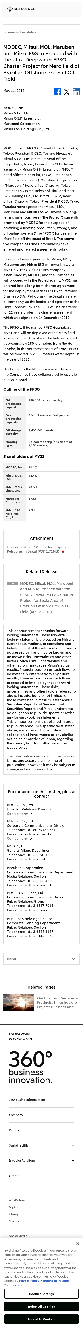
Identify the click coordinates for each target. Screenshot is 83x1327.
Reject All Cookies (41, 1306)
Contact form (17, 813)
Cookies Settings (41, 1294)
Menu (11, 958)
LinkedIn (76, 91)
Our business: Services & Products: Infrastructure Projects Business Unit (57, 1002)
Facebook (57, 91)
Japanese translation (20, 32)
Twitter (66, 91)
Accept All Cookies (41, 1319)
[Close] (78, 1244)
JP (57, 8)
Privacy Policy (29, 1280)
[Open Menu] (74, 9)
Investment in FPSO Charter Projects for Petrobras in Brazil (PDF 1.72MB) (39, 549)
